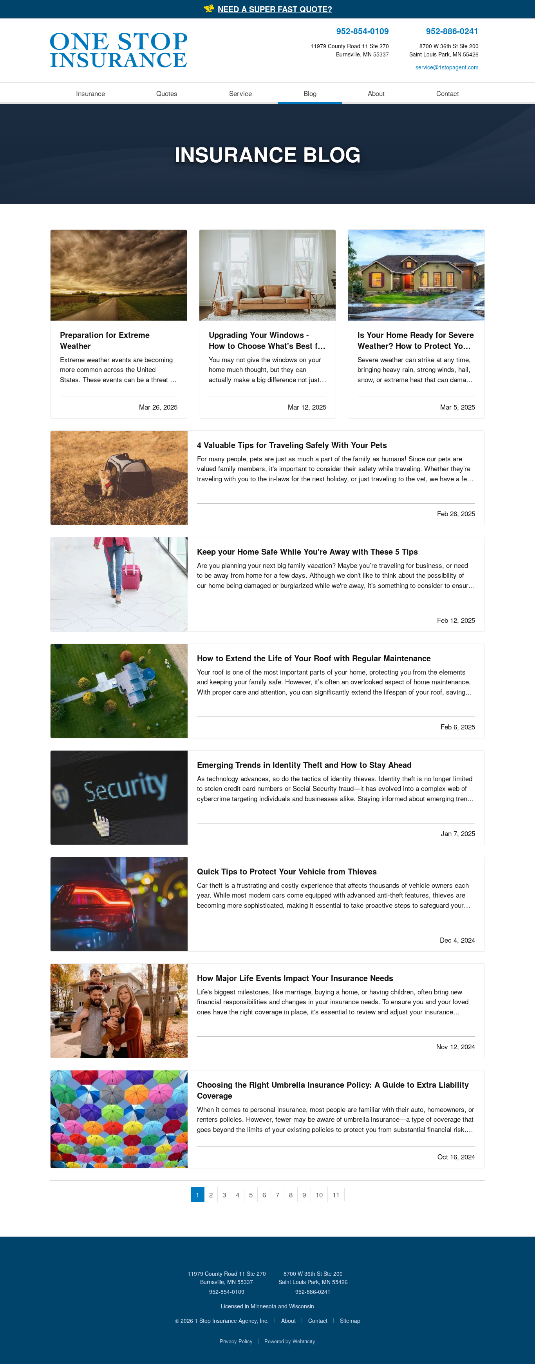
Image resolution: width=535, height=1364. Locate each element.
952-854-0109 (362, 31)
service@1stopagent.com (447, 67)
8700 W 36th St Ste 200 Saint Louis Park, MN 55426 (313, 1278)
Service (240, 93)
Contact (447, 93)
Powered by (289, 1341)
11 (336, 1194)
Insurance (90, 93)
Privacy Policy (236, 1341)
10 (319, 1194)
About (376, 93)
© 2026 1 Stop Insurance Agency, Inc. (222, 1320)
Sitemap (350, 1320)
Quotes (166, 93)
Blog (323, 93)
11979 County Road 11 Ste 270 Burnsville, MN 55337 (227, 1278)
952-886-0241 (452, 31)
